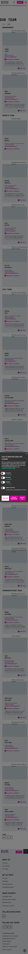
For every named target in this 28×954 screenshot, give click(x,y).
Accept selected (14, 498)
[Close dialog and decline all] (27, 453)
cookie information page (8, 468)
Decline (5, 498)
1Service (8, 483)
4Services (9, 474)
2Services (9, 479)
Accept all (22, 498)
